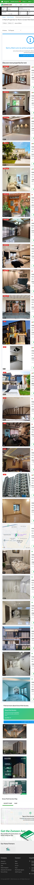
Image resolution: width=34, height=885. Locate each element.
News (16, 863)
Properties (6, 1)
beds (20, 12)
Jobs (2, 865)
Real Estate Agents (19, 869)
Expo (16, 867)
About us (3, 861)
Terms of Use (4, 872)
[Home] (2, 1)
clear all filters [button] (18, 23)
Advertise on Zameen (6, 869)
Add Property (18, 872)
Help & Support (4, 867)
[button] (4, 10)
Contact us (3, 863)
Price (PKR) (4, 12)
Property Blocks (16, 1)
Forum (16, 865)
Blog (16, 861)
